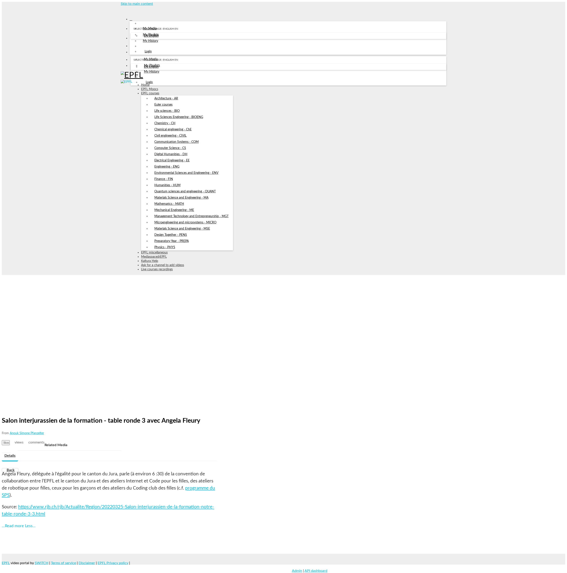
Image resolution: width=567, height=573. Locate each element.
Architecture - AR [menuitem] (166, 98)
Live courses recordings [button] (157, 269)
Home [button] (145, 85)
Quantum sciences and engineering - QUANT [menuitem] (185, 191)
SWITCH (41, 563)
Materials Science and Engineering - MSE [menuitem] (182, 228)
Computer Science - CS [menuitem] (170, 148)
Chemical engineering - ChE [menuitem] (173, 129)
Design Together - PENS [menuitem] (170, 234)
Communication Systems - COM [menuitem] (176, 141)
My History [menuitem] (150, 41)
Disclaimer (87, 563)
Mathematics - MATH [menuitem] (169, 203)
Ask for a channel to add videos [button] (162, 265)
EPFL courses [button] (150, 93)
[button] (122, 9)
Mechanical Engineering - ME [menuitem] (174, 210)
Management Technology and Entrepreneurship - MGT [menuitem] (191, 216)
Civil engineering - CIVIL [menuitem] (170, 135)
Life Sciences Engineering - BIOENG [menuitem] (178, 117)
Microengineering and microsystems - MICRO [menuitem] (185, 222)
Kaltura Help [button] (149, 261)
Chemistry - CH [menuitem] (164, 123)
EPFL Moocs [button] (149, 89)
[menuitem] (151, 36)
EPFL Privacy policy (113, 563)
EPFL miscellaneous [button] (154, 252)
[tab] (10, 455)
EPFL (6, 563)
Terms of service (63, 563)
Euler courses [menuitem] (163, 104)
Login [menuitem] (148, 51)
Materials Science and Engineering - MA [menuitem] (181, 197)
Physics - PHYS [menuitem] (164, 247)
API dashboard (316, 571)
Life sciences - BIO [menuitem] (167, 110)
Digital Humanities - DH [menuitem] (170, 154)
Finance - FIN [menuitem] (163, 179)
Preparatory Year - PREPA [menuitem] (171, 241)
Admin (297, 571)
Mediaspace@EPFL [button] (154, 256)
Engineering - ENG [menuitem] (166, 166)
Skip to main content (137, 4)
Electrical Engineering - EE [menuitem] (172, 160)
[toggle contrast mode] (133, 66)
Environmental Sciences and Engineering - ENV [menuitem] (186, 172)
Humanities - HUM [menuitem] (167, 185)
